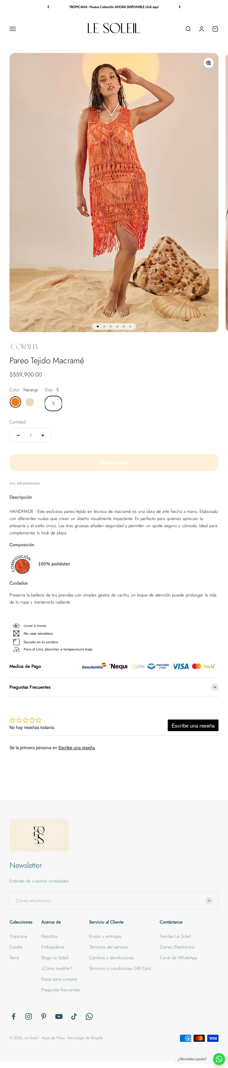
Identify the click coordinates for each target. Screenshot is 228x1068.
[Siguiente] (180, 7)
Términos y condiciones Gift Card (120, 968)
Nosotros (49, 936)
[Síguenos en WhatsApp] (89, 1016)
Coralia (16, 947)
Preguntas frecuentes (60, 990)
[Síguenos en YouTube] (59, 1016)
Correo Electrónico (177, 947)
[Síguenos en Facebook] (14, 1016)
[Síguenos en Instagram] (29, 1016)
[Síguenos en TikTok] (74, 1016)
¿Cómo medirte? (56, 968)
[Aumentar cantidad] (42, 435)
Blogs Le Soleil (54, 957)
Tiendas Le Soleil (175, 936)
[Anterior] (48, 7)
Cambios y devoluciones (111, 957)
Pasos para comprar (59, 979)
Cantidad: (18, 422)
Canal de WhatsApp (178, 957)
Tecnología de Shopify (85, 1038)
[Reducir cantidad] (18, 435)
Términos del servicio (108, 947)
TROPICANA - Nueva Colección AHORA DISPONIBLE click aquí (114, 6)
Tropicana (18, 936)
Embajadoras (52, 947)
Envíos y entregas (105, 936)
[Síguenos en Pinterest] (44, 1016)
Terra (14, 957)
